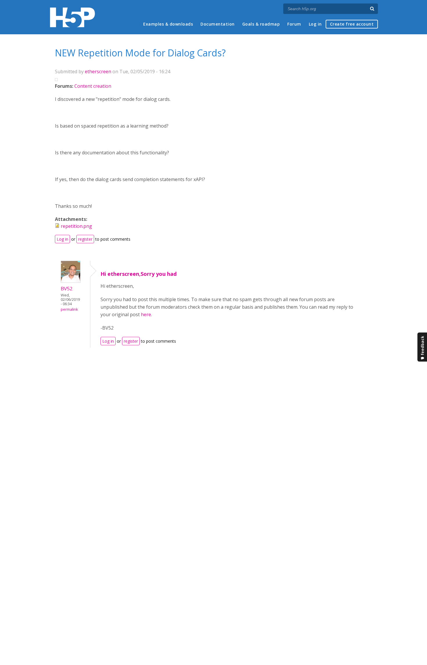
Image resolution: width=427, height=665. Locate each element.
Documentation (217, 24)
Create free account (352, 24)
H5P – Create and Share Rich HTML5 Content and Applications (72, 17)
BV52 (67, 288)
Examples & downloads (168, 24)
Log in (315, 24)
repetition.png (76, 226)
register (85, 239)
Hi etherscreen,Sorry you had (139, 273)
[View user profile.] (70, 281)
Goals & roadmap (261, 24)
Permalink (69, 309)
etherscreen (98, 71)
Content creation (92, 86)
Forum (294, 24)
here (146, 314)
